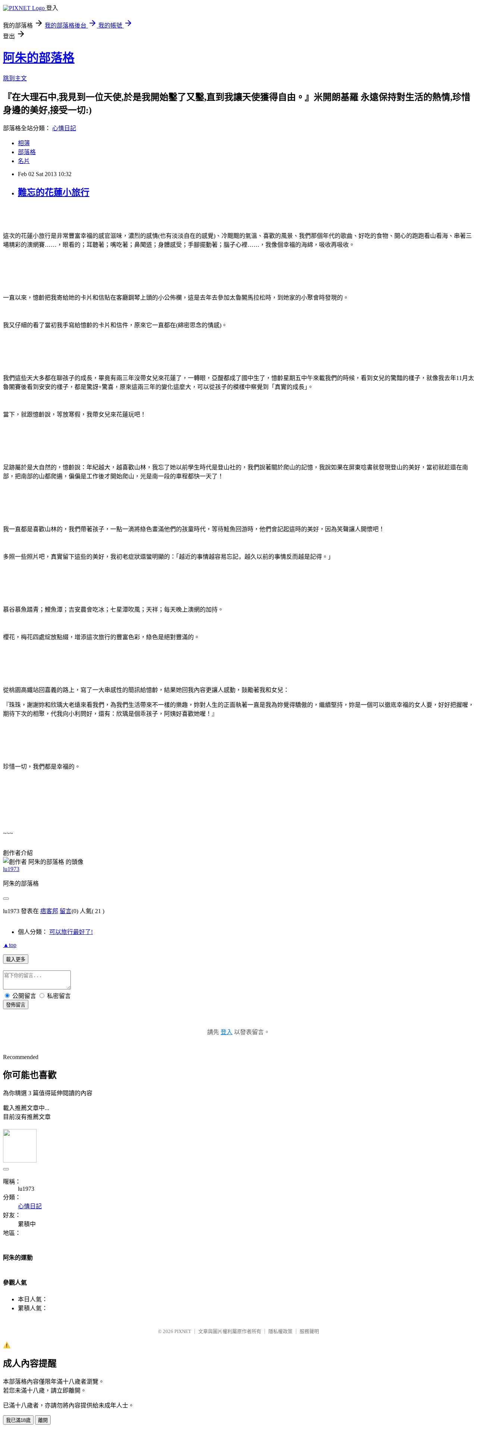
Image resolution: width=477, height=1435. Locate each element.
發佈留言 (15, 1005)
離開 (43, 1420)
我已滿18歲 (18, 1420)
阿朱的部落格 (39, 57)
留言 (66, 911)
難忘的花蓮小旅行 (53, 192)
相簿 (24, 143)
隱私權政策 (280, 1331)
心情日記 (64, 128)
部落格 (27, 152)
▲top (9, 945)
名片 (24, 161)
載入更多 (15, 959)
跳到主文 (15, 78)
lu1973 (11, 869)
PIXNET (182, 1331)
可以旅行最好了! (71, 932)
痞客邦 (49, 911)
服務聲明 (309, 1331)
